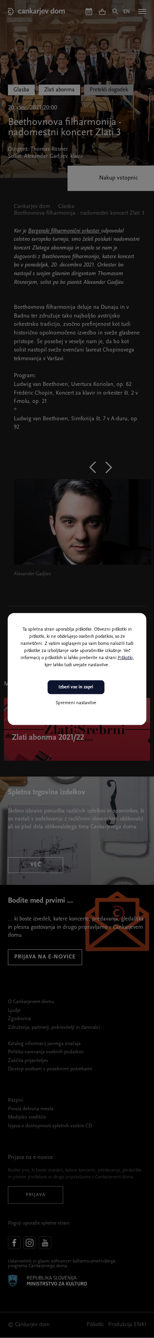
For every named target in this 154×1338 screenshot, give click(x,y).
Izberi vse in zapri (75, 687)
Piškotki (125, 658)
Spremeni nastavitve (76, 702)
